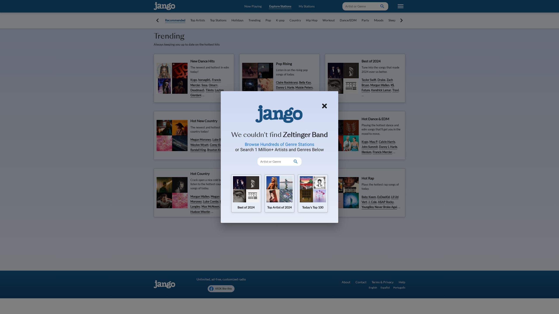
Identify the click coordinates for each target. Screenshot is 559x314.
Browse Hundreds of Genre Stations (279, 144)
